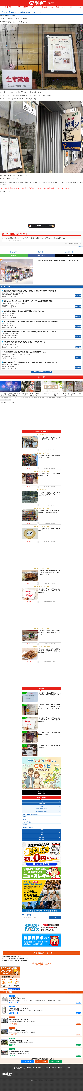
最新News (11, 7)
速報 (71, 7)
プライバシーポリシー (65, 1067)
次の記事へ (68, 252)
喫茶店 (6, 399)
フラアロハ (11, 402)
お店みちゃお (43, 7)
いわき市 (50, 3)
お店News (34, 7)
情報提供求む (31, 1067)
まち (52, 7)
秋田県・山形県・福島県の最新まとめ (32, 814)
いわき (1, 399)
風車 (10, 399)
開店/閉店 (26, 7)
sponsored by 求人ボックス (20, 286)
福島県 (15, 15)
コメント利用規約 (79, 246)
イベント (64, 7)
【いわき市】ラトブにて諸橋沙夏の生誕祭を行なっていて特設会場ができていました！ (49, 632)
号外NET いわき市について (23, 1069)
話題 (57, 7)
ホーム (17, 1067)
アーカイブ (78, 7)
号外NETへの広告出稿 (42, 1067)
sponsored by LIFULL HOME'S (73, 992)
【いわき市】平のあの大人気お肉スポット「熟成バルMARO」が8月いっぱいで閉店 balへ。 (49, 590)
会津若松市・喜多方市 (28, 827)
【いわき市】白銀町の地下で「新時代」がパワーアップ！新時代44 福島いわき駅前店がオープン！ (49, 650)
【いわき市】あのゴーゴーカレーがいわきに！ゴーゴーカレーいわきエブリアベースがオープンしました (49, 572)
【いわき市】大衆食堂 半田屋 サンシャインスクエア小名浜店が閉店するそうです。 (49, 694)
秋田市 (24, 816)
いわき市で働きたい (7, 286)
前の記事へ (14, 252)
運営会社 (23, 1067)
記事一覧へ (41, 252)
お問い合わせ (54, 1067)
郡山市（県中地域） (27, 822)
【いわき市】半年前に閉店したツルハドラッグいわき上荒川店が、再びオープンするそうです (49, 494)
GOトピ (4, 7)
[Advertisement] (41, 417)
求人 (19, 7)
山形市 (24, 819)
